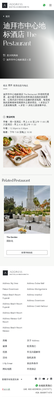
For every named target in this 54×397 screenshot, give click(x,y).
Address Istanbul (34, 294)
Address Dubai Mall (35, 283)
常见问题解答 (33, 351)
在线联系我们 (45, 385)
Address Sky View (10, 283)
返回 (7, 16)
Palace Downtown (11, 289)
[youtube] (44, 379)
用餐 (5, 340)
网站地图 (7, 369)
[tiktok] (47, 379)
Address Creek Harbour (37, 306)
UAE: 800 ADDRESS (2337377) (37, 389)
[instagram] (40, 379)
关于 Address (33, 340)
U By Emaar (8, 363)
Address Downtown (36, 300)
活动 (5, 357)
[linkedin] (51, 379)
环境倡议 (31, 369)
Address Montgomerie (37, 289)
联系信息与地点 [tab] (20, 85)
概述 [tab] (5, 85)
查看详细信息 (27, 252)
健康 (5, 346)
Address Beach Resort (12, 312)
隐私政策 (31, 357)
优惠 (5, 351)
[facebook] (36, 379)
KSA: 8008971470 (44, 392)
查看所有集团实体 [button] (10, 379)
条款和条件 (32, 363)
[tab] (10, 86)
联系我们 (31, 346)
